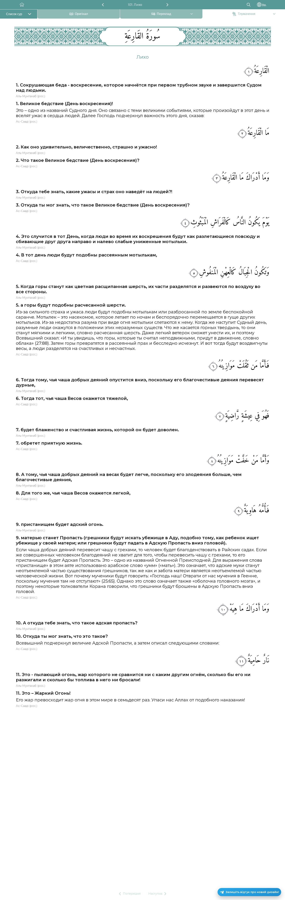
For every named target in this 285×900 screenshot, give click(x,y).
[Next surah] (167, 5)
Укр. (264, 4)
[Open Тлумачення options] (274, 14)
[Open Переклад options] (191, 14)
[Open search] (248, 4)
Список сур (14, 14)
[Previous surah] (103, 5)
